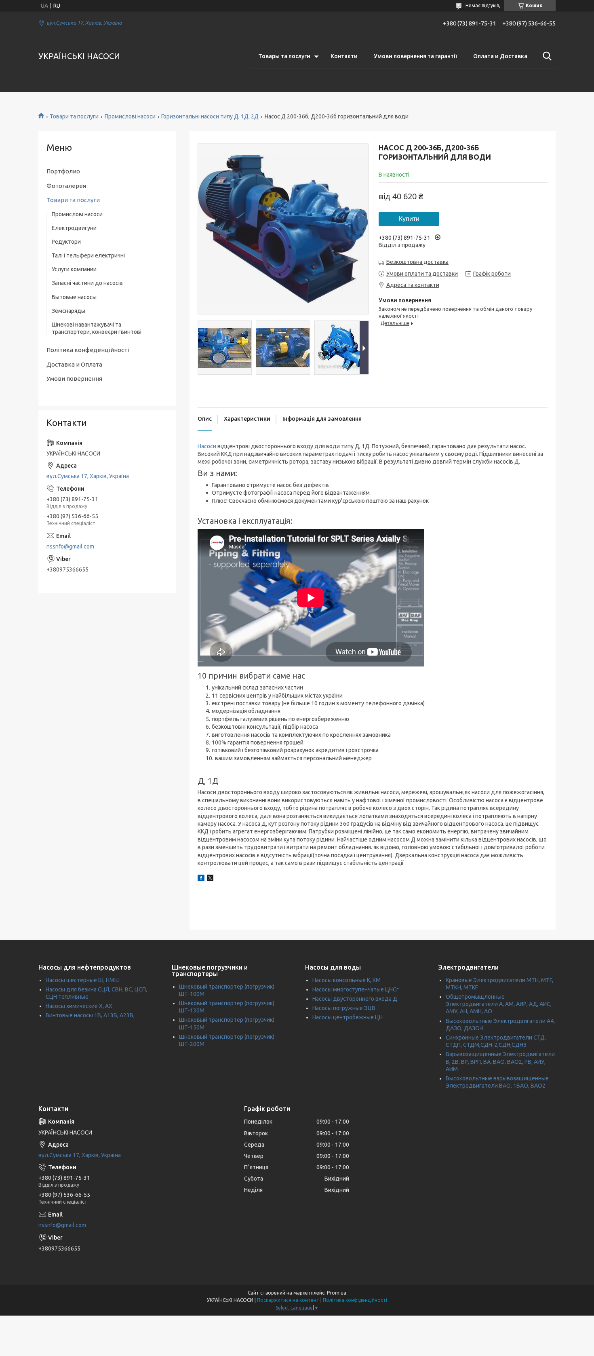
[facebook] (201, 879)
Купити (409, 218)
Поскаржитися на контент (288, 1300)
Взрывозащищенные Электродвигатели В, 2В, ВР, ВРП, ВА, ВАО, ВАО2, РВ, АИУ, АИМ (500, 1061)
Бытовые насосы (74, 297)
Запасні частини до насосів (87, 283)
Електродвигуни (74, 228)
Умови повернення (74, 378)
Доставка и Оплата (74, 364)
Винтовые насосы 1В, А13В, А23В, (90, 1015)
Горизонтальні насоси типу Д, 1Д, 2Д (210, 116)
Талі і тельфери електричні (88, 255)
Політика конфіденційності (355, 1300)
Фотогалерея (66, 185)
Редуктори (66, 241)
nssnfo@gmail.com (70, 546)
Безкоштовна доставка (417, 262)
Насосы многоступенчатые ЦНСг (355, 989)
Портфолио (63, 171)
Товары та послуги (284, 56)
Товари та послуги (74, 116)
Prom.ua (336, 1292)
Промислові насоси (130, 116)
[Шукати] (545, 56)
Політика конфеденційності (87, 349)
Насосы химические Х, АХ (79, 1006)
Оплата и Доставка (500, 56)
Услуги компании (74, 269)
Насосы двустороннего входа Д (354, 998)
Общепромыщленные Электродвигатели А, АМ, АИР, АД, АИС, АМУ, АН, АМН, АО (499, 1003)
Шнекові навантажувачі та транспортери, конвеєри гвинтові (96, 328)
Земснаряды (68, 311)
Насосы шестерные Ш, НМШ (83, 980)
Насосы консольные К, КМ (346, 980)
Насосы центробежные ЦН (347, 1017)
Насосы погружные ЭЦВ (343, 1008)
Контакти (344, 56)
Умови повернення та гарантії (415, 56)
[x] (210, 879)
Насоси (207, 446)
